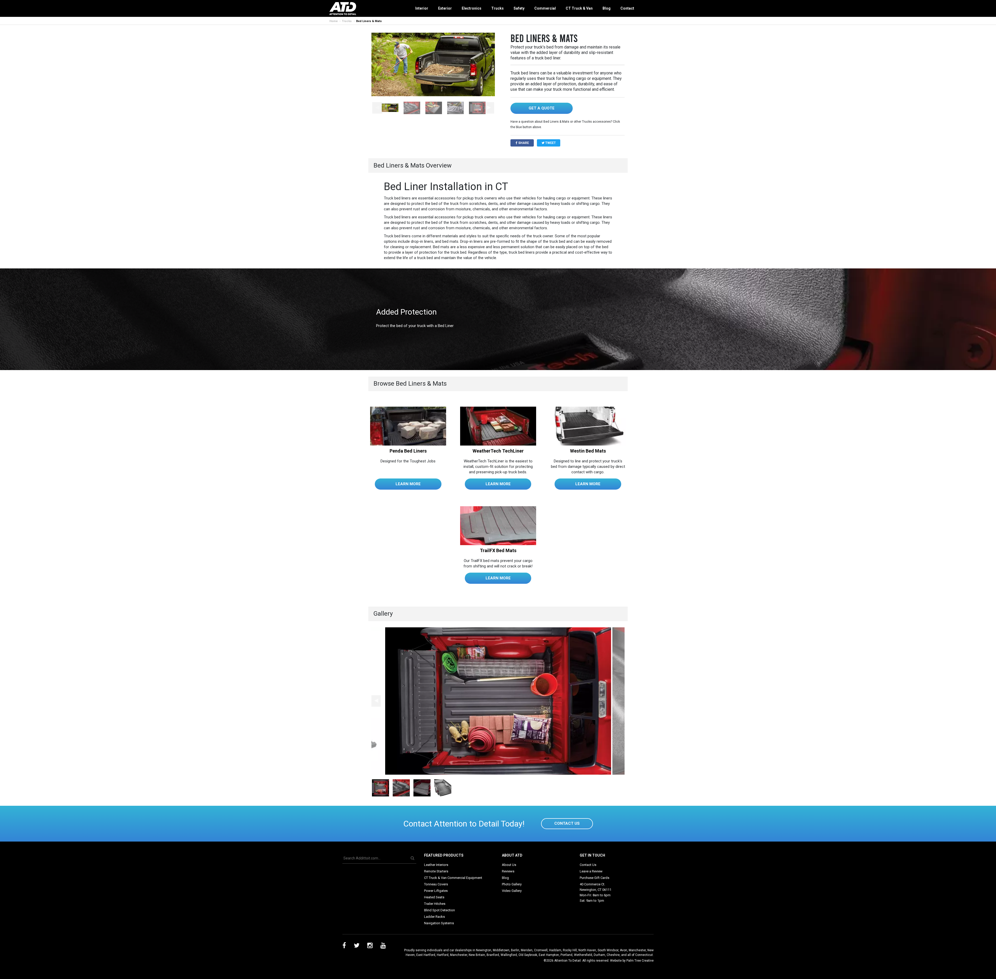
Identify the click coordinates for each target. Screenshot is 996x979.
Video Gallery (512, 891)
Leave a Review (591, 871)
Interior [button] (421, 8)
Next (489, 108)
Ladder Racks (434, 917)
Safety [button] (519, 8)
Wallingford (509, 955)
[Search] (412, 858)
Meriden (526, 950)
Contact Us (567, 823)
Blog (607, 8)
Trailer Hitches (434, 904)
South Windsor (608, 950)
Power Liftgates (436, 891)
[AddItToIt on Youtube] (383, 946)
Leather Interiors (436, 865)
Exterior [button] (445, 8)
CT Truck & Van (579, 8)
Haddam (555, 950)
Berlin (515, 950)
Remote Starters (436, 871)
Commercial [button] (545, 8)
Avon (623, 950)
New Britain (477, 955)
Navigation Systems (439, 923)
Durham (599, 955)
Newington (483, 950)
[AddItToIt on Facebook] (344, 946)
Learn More (408, 484)
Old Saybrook (527, 955)
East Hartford (425, 955)
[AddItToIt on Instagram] (370, 946)
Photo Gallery (512, 884)
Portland (566, 955)
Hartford (442, 955)
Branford (493, 955)
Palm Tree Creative (640, 960)
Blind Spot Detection (439, 910)
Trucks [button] (497, 8)
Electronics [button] (471, 8)
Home (333, 21)
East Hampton (549, 955)
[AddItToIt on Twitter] (356, 946)
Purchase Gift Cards (594, 878)
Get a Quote (542, 108)
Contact (627, 8)
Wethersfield (583, 955)
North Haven (587, 950)
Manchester (637, 950)
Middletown (501, 950)
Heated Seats (434, 897)
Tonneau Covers (436, 884)
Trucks (347, 21)
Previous (377, 108)
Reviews (508, 871)
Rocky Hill (570, 950)
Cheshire (613, 955)
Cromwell (541, 950)
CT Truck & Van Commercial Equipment (453, 878)
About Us (509, 865)
